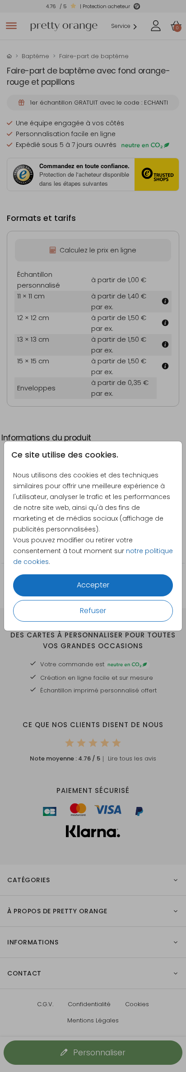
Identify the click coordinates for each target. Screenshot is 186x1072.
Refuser (93, 610)
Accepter (93, 585)
